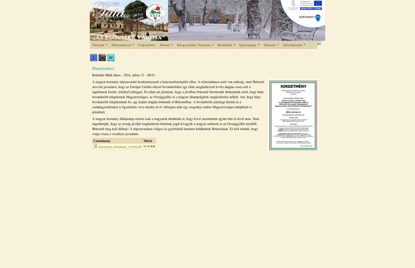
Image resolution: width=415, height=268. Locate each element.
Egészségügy (246, 45)
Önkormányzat (120, 45)
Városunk (97, 45)
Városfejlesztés (291, 45)
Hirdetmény (103, 68)
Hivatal (164, 45)
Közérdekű (224, 45)
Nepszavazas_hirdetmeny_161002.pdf (119, 147)
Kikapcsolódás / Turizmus (193, 45)
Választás (268, 45)
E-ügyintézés (146, 45)
